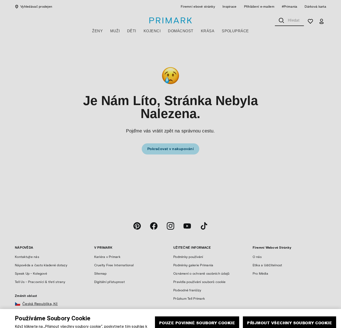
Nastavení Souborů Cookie (245, 324)
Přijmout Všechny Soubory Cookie (289, 311)
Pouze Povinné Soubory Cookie (197, 311)
